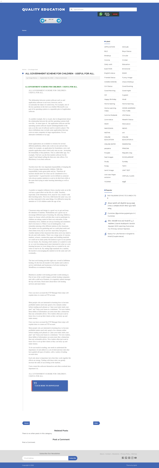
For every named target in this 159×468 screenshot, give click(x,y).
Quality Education (43, 9)
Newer (26, 423)
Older (96, 423)
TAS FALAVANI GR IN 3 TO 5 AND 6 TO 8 (121, 197)
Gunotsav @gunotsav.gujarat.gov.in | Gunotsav (122, 214)
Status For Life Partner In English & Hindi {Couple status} (121, 235)
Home (24, 30)
